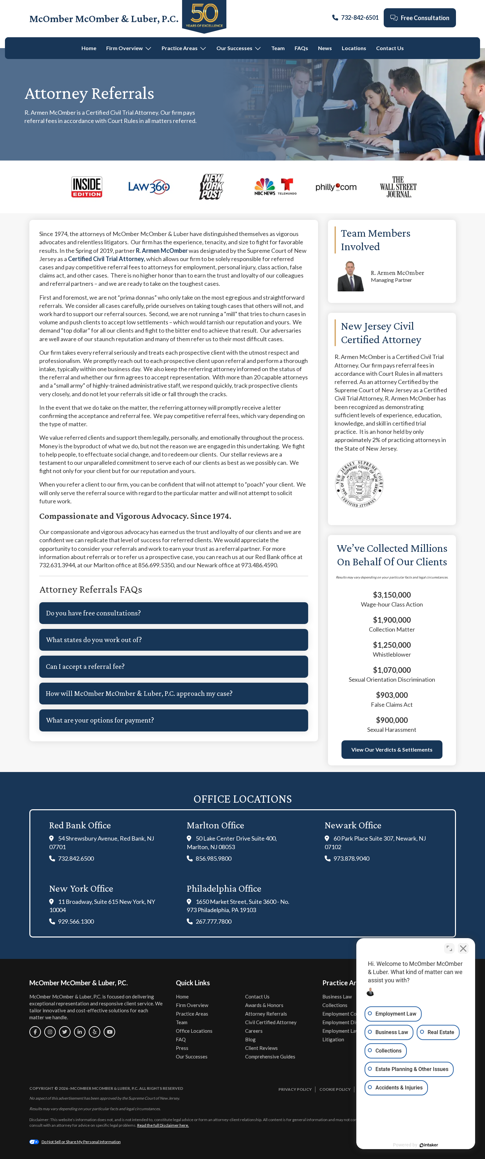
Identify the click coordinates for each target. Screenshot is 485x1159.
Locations (354, 48)
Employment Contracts (347, 1014)
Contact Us (390, 48)
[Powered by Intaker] (429, 1145)
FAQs (301, 48)
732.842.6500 (76, 858)
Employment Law (340, 1031)
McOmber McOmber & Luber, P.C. (104, 18)
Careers (254, 1031)
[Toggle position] (449, 948)
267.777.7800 (213, 921)
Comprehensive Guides (270, 1056)
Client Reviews (261, 1048)
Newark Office (353, 824)
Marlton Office (215, 824)
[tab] (173, 613)
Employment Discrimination (352, 1022)
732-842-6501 (360, 17)
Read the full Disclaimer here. (163, 1125)
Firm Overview (124, 48)
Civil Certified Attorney (271, 1022)
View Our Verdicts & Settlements (392, 749)
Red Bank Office (80, 824)
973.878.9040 (351, 858)
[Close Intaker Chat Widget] (463, 948)
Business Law (337, 996)
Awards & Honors (264, 1005)
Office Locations (194, 1031)
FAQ (181, 1039)
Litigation (333, 1039)
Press (182, 1048)
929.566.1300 (76, 921)
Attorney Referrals (266, 1014)
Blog (250, 1039)
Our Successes (234, 48)
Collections (334, 1005)
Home (88, 48)
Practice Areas (180, 48)
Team (278, 48)
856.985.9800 (213, 858)
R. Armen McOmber (162, 250)
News (325, 48)
